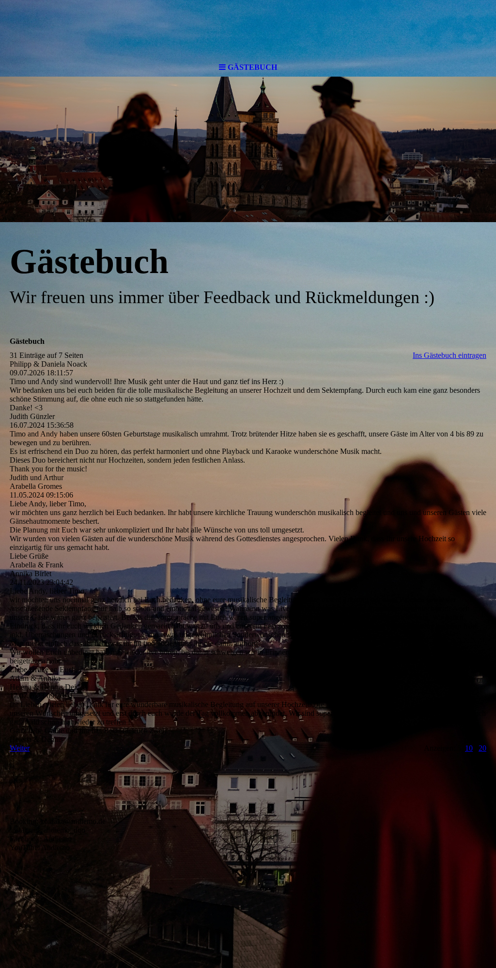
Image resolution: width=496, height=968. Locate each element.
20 (482, 748)
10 (469, 748)
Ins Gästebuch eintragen (449, 355)
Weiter (20, 748)
